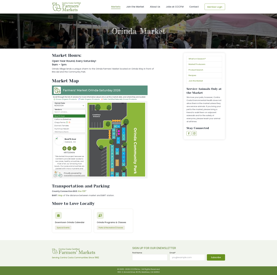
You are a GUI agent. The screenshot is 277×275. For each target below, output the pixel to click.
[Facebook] (189, 133)
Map (60, 195)
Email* (173, 253)
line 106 (81, 191)
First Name (137, 253)
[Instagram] (194, 133)
